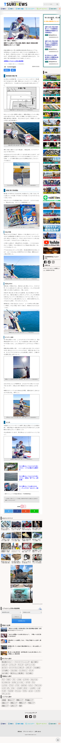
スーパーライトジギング (16, 667)
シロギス (32, 688)
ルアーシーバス (30, 665)
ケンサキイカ (6, 682)
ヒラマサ (26, 679)
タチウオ (24, 685)
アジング (20, 665)
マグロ (25, 691)
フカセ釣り (36, 667)
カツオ (31, 691)
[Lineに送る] (34, 511)
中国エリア (31, 703)
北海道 (4, 700)
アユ (33, 682)
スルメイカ (34, 679)
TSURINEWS (29, 734)
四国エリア (5, 706)
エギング (4, 665)
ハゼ (38, 688)
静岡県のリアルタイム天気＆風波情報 (13, 61)
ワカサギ (10, 691)
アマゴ (11, 685)
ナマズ (28, 682)
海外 (20, 706)
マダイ (9, 679)
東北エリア (11, 700)
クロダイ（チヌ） (22, 688)
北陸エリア (5, 703)
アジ (3, 679)
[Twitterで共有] (9, 511)
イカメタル (14, 670)
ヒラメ (31, 685)
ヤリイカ (18, 691)
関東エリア (20, 700)
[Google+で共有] (26, 511)
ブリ (14, 679)
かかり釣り (5, 673)
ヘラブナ (37, 691)
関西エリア (22, 703)
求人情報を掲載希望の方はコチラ (52, 21)
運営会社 (20, 731)
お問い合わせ (38, 731)
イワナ (17, 685)
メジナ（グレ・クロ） (8, 688)
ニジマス (4, 685)
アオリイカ (38, 685)
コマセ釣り (5, 670)
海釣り (13, 70)
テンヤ (31, 670)
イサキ (19, 679)
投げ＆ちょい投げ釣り (17, 673)
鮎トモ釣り (34, 662)
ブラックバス (6, 694)
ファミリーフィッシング (22, 662)
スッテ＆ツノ (23, 670)
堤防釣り (6, 70)
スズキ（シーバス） (18, 682)
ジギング (28, 667)
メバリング (12, 665)
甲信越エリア (29, 700)
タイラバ (4, 667)
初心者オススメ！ (7, 662)
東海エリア (14, 703)
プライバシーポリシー (28, 731)
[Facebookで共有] (17, 511)
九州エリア (14, 706)
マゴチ (4, 691)
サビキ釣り (29, 673)
